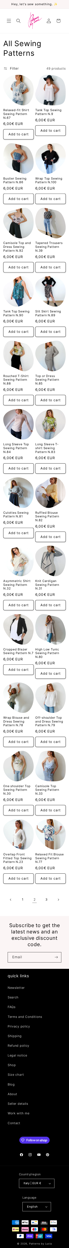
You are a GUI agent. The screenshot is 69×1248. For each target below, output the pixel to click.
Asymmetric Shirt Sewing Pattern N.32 (16, 584)
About (12, 1094)
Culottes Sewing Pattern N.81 (16, 514)
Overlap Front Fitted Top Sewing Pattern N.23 (17, 858)
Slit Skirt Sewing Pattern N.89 (48, 313)
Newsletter (16, 988)
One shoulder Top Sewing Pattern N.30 (16, 789)
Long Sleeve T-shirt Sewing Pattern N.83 (47, 448)
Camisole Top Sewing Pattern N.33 (47, 789)
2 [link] (35, 899)
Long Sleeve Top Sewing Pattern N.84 (16, 448)
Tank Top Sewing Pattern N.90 (16, 313)
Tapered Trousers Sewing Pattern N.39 (48, 246)
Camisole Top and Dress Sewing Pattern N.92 (17, 246)
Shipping (15, 1036)
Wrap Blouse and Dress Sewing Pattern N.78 (16, 721)
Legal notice (17, 1055)
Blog (11, 1084)
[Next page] (58, 900)
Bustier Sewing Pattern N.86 (15, 180)
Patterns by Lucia (40, 1243)
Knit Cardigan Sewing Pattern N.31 (47, 584)
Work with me (18, 1113)
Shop (12, 1065)
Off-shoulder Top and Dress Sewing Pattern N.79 (49, 721)
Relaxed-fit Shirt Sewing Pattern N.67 (16, 113)
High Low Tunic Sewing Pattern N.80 (47, 653)
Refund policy (18, 1045)
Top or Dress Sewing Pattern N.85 (47, 379)
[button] (9, 21)
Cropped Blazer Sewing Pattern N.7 (18, 651)
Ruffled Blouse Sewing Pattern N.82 (47, 516)
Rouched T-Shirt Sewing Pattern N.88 (16, 379)
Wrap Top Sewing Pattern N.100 (48, 180)
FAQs (12, 1007)
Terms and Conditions (25, 1017)
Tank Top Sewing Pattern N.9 (48, 112)
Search (13, 997)
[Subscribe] (56, 957)
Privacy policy (19, 1026)
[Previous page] (11, 900)
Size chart (16, 1074)
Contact (14, 1123)
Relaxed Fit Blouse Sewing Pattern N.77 (49, 858)
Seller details (18, 1104)
